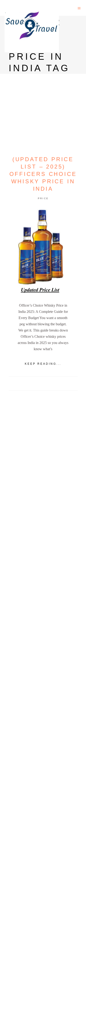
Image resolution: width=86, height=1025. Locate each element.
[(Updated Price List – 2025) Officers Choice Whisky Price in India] (43, 252)
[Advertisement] (43, 579)
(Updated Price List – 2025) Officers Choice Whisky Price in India (43, 174)
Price (43, 198)
